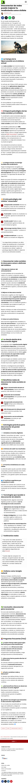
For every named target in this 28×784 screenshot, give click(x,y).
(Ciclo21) (7, 551)
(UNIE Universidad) (11, 134)
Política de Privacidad (6, 769)
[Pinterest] (11, 781)
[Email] (13, 17)
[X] (6, 17)
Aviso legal (3, 767)
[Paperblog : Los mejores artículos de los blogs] (1, 772)
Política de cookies (5, 765)
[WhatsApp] (9, 17)
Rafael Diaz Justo (7, 13)
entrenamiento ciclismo (16, 728)
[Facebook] (2, 17)
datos (8, 728)
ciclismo (3, 728)
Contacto (3, 770)
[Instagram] (8, 781)
